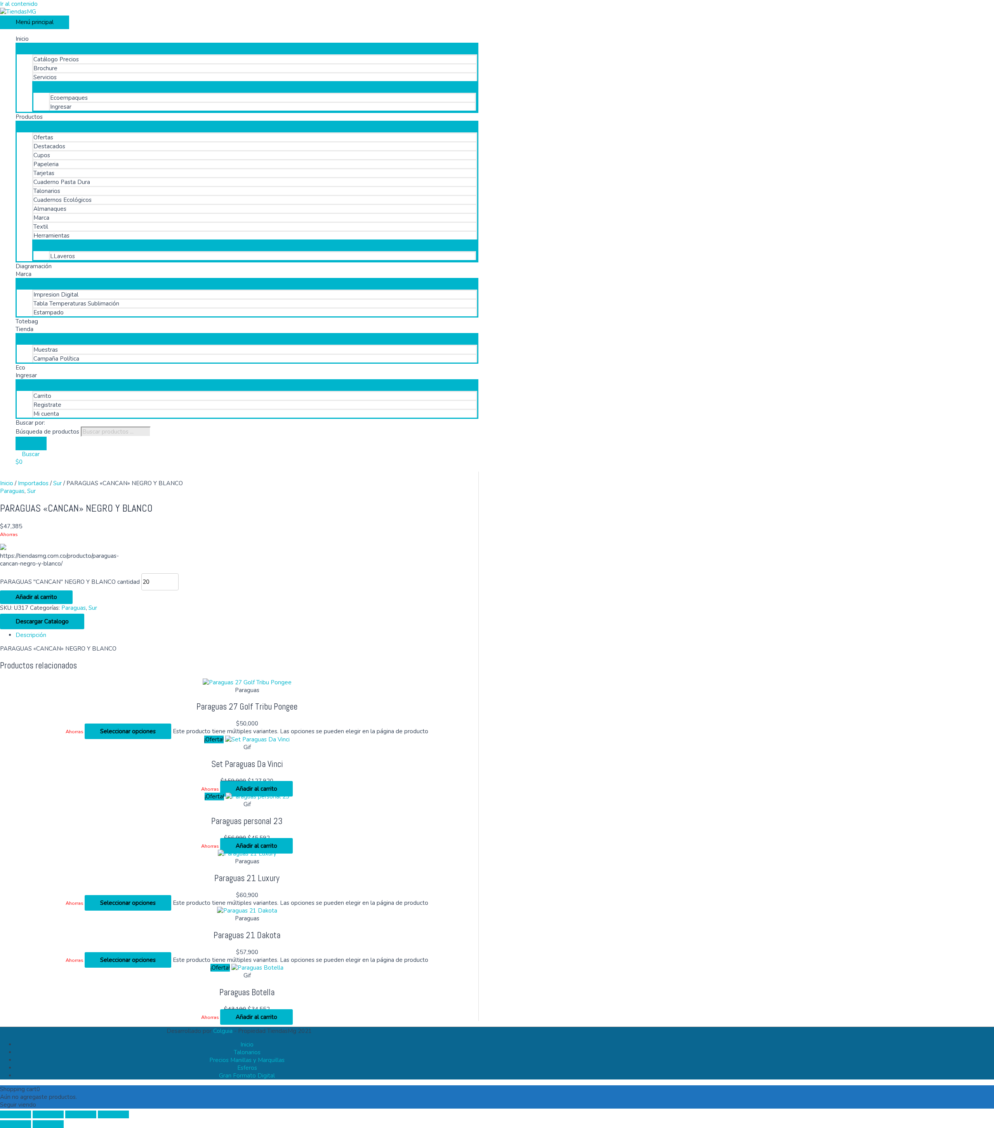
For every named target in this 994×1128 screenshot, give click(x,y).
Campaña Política (56, 359)
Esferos (247, 1068)
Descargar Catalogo (42, 621)
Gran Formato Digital (247, 1075)
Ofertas (43, 137)
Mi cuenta (46, 414)
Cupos (41, 155)
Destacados (49, 146)
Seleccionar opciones (128, 731)
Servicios (45, 77)
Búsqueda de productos (47, 432)
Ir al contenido (19, 4)
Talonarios (46, 191)
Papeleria (46, 164)
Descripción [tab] (31, 635)
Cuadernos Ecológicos (62, 200)
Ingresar (60, 107)
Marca (41, 218)
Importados (33, 483)
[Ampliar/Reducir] (15, 1114)
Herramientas (51, 235)
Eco (20, 367)
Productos (29, 117)
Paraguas (12, 491)
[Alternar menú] (247, 46)
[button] (28, 454)
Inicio (22, 39)
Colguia (223, 1031)
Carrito (42, 396)
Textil (40, 227)
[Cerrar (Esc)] (113, 1114)
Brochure (45, 68)
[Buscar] (31, 443)
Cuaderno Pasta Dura (61, 182)
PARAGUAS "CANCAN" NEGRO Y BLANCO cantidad (70, 582)
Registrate (47, 405)
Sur (57, 483)
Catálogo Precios (56, 59)
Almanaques (49, 209)
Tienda (24, 329)
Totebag (27, 321)
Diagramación (34, 266)
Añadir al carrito (36, 597)
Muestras (45, 350)
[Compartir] (80, 1114)
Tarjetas (43, 173)
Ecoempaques (69, 98)
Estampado (48, 312)
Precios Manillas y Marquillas (247, 1060)
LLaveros (62, 256)
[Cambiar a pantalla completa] (48, 1114)
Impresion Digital (55, 294)
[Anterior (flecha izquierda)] (15, 1124)
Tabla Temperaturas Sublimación (76, 303)
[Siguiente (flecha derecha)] (48, 1124)
